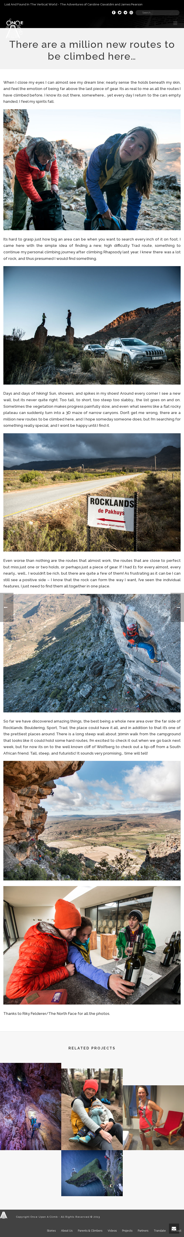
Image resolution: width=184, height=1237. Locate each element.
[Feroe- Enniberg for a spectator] (92, 1167)
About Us (66, 1230)
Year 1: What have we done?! (92, 1133)
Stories (51, 1230)
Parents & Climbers (90, 1230)
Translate (160, 1230)
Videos (112, 1230)
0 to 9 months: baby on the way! (153, 1133)
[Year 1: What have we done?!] (92, 1087)
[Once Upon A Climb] (3, 1214)
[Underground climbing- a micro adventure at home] (30, 1082)
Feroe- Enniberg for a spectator (92, 1184)
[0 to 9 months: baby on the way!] (153, 1103)
